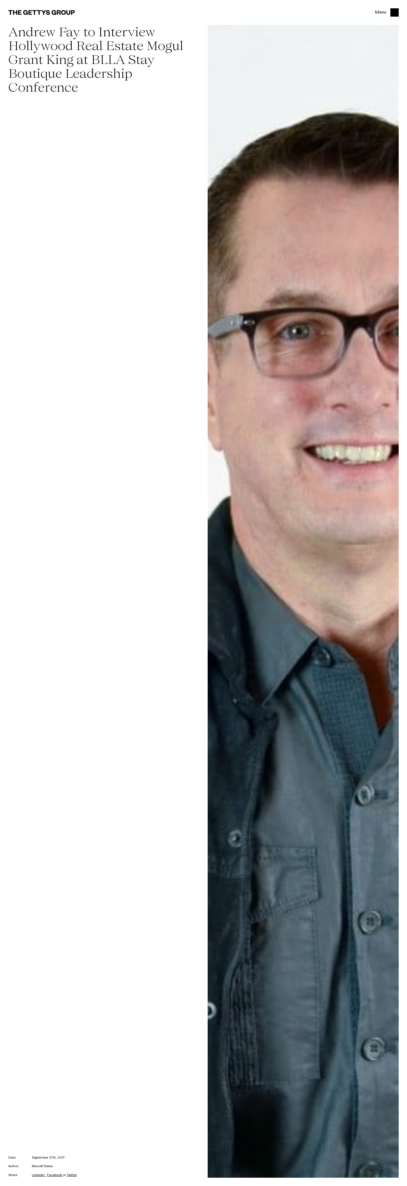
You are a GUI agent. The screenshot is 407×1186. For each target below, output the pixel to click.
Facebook (55, 1175)
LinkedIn (38, 1175)
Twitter (72, 1175)
